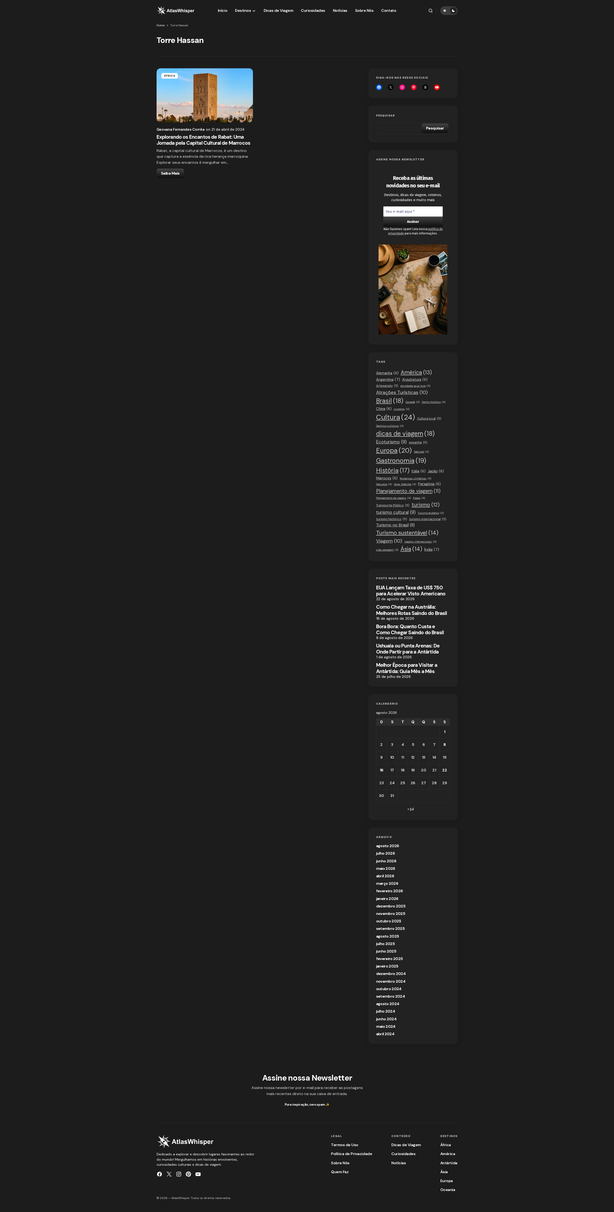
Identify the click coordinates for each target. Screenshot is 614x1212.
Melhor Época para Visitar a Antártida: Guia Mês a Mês (406, 668)
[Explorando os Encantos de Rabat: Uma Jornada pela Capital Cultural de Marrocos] (205, 95)
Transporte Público (392, 505)
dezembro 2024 (391, 973)
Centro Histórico (433, 402)
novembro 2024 (391, 981)
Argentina (388, 379)
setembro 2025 (390, 928)
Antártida (448, 1162)
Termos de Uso (344, 1144)
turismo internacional (427, 519)
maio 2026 (385, 868)
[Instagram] (402, 87)
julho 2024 (385, 1011)
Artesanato (387, 386)
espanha (418, 442)
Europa (394, 450)
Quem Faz (339, 1171)
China (384, 408)
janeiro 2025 (387, 966)
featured (421, 451)
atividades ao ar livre (415, 386)
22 (444, 770)
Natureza (384, 484)
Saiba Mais (170, 173)
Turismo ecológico (431, 513)
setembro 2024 (390, 996)
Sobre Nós (340, 1162)
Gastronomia (401, 460)
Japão (436, 471)
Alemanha (387, 373)
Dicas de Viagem (406, 1144)
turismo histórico (391, 519)
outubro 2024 (388, 989)
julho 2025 (385, 943)
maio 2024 (385, 1026)
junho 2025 (386, 951)
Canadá (413, 402)
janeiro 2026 (387, 898)
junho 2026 (386, 861)
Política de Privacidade (351, 1153)
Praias (419, 498)
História (392, 470)
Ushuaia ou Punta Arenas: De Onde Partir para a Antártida (408, 649)
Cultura (395, 417)
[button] (430, 10)
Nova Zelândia (405, 484)
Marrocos (387, 478)
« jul (410, 808)
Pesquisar (385, 115)
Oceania (447, 1189)
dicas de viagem (405, 433)
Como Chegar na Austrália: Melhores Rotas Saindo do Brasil (411, 610)
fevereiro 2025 (389, 958)
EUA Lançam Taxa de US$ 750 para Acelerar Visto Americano (411, 591)
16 (381, 770)
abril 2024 (385, 1034)
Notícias (398, 1162)
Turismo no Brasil (395, 525)
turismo (426, 504)
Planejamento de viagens (393, 498)
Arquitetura (415, 379)
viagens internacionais (420, 541)
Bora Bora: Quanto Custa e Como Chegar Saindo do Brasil (410, 630)
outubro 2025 (388, 921)
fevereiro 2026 (389, 891)
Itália (419, 471)
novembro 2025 (390, 913)
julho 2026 (385, 853)
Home (161, 25)
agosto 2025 (387, 936)
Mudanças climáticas (415, 478)
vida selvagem (387, 550)
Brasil (389, 401)
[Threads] (425, 87)
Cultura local (429, 418)
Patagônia (429, 484)
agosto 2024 (387, 1003)
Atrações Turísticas (402, 392)
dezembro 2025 (391, 906)
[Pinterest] (188, 1174)
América (416, 372)
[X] (390, 87)
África (170, 75)
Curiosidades (403, 1153)
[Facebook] (379, 87)
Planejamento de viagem (408, 491)
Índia (431, 549)
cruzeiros (401, 409)
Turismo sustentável (407, 532)
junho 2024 (386, 1019)
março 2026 (387, 883)
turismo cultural (396, 512)
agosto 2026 (387, 846)
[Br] (414, 87)
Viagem (389, 541)
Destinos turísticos (389, 426)
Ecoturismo (391, 442)
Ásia (411, 548)
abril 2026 (385, 876)
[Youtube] (437, 87)
